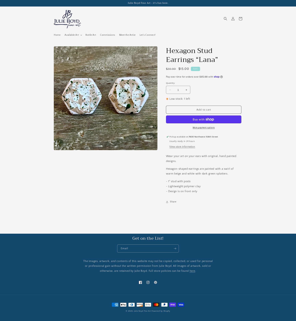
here (192, 270)
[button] (73, 35)
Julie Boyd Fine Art (142, 311)
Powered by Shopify (161, 311)
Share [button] (173, 201)
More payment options (204, 127)
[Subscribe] (175, 248)
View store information (182, 146)
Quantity (170, 83)
